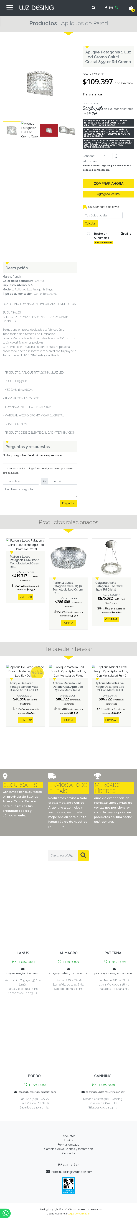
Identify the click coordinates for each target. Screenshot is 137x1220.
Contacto (68, 1153)
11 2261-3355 (37, 1085)
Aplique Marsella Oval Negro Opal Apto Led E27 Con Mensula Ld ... (110, 686)
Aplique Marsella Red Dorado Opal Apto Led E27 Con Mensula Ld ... (68, 686)
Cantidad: (89, 156)
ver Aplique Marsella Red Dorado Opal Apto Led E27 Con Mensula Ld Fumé (68, 671)
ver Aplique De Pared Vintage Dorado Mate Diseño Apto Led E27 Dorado (25, 671)
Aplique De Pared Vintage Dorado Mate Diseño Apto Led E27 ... (25, 686)
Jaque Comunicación (79, 1213)
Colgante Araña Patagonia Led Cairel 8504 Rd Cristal (109, 586)
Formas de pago (68, 1144)
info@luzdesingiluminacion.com (72, 1172)
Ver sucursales (103, 242)
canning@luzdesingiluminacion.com (105, 1092)
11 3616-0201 (72, 962)
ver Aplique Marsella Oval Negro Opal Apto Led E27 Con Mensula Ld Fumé (111, 671)
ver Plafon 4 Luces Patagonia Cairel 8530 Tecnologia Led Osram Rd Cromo (68, 558)
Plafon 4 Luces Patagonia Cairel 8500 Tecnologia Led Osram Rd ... (25, 562)
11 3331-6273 (71, 1164)
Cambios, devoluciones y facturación (68, 1149)
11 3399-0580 (106, 1085)
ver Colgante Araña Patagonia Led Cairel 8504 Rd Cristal (111, 558)
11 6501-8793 (117, 962)
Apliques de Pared (84, 23)
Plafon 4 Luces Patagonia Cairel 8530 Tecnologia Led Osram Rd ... (68, 588)
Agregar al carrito (108, 194)
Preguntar (68, 503)
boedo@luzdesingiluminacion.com (37, 1092)
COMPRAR (26, 596)
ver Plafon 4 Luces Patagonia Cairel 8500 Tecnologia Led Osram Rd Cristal (25, 545)
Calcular (90, 223)
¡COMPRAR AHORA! (108, 183)
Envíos (68, 1140)
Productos (43, 23)
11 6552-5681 (26, 962)
